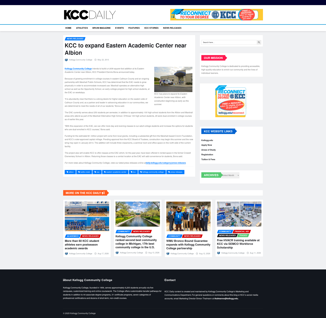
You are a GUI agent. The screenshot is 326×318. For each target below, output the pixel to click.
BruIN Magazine (101, 27)
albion (71, 172)
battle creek (85, 172)
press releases (176, 172)
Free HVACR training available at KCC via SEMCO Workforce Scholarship (238, 243)
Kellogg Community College (80, 59)
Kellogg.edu (207, 140)
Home (68, 27)
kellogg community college (153, 172)
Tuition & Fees (208, 159)
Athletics (82, 27)
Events (119, 27)
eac (98, 172)
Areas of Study (208, 149)
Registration (207, 154)
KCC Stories (151, 27)
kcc (134, 172)
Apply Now (206, 145)
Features (134, 27)
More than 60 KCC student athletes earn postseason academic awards (82, 244)
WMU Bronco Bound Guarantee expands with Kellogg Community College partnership (188, 244)
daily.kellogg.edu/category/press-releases (166, 162)
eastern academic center (116, 172)
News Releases (172, 27)
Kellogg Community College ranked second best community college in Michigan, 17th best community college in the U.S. (136, 241)
